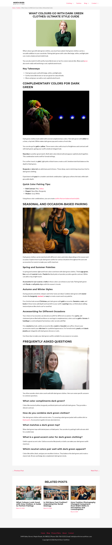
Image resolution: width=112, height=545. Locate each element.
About (64, 533)
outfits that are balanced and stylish (67, 198)
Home (43, 533)
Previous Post (18, 471)
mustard (40, 296)
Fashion (78, 3)
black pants (26, 420)
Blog (85, 3)
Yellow (41, 189)
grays (86, 61)
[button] (73, 3)
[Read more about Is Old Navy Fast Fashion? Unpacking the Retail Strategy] (56, 493)
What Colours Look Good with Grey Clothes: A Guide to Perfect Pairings (28, 504)
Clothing (69, 3)
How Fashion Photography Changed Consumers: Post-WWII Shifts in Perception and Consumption (83, 505)
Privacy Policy (56, 533)
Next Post (95, 471)
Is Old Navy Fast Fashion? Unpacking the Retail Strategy (55, 504)
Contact (94, 3)
